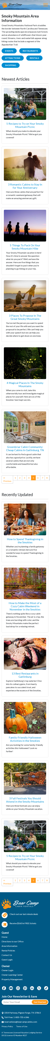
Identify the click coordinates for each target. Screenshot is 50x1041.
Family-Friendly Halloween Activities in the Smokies (25, 739)
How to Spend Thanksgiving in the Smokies (25, 540)
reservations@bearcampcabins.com (20, 1021)
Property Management (12, 979)
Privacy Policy (7, 1026)
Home (4, 937)
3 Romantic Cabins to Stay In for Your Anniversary (25, 186)
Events (9, 51)
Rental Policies (8, 950)
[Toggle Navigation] (45, 5)
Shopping (10, 65)
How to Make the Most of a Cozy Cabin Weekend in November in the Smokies (25, 606)
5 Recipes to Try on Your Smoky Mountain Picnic (25, 125)
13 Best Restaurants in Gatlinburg (25, 675)
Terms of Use (21, 1026)
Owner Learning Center (12, 974)
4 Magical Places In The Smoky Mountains (25, 384)
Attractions (12, 58)
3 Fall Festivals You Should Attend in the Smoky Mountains (25, 800)
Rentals (34, 58)
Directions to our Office (12, 941)
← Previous (7, 479)
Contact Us (7, 955)
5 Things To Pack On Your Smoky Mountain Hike (25, 247)
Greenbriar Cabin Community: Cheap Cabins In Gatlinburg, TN (25, 448)
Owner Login (7, 970)
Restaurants (30, 51)
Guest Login (7, 959)
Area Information (9, 946)
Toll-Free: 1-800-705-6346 (16, 1017)
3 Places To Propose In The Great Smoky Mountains (25, 317)
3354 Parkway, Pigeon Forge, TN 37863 (22, 1012)
